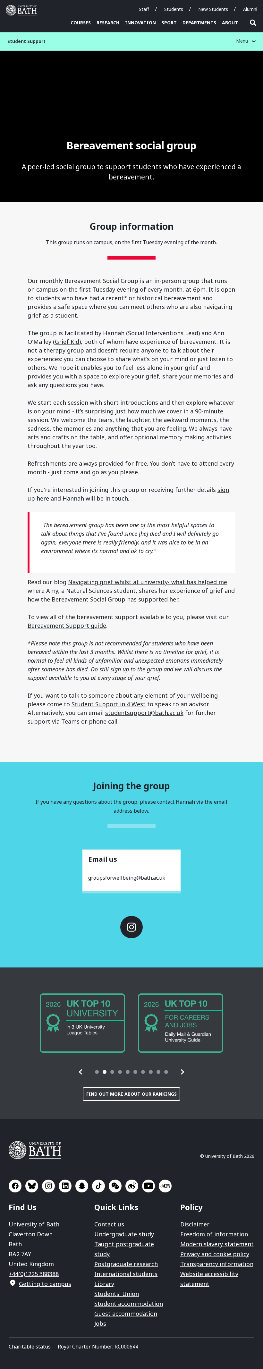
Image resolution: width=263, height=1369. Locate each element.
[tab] (97, 1072)
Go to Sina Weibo (131, 1186)
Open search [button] (253, 22)
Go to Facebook (15, 1186)
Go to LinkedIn (65, 1186)
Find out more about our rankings (131, 1094)
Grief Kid (67, 341)
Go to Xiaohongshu (165, 1186)
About (230, 23)
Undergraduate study (124, 1234)
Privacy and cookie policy (214, 1254)
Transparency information (216, 1264)
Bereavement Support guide (67, 625)
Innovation (140, 23)
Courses (81, 23)
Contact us (109, 1224)
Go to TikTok (98, 1186)
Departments (199, 23)
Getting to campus (45, 1284)
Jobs (100, 1323)
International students (125, 1274)
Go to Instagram (131, 927)
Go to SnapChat (81, 1186)
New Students (213, 9)
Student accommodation (128, 1303)
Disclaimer (194, 1224)
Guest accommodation (125, 1313)
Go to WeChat (115, 1186)
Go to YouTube (148, 1186)
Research (108, 23)
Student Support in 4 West (109, 704)
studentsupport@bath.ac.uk (144, 713)
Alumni (250, 9)
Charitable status (30, 1346)
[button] (80, 1072)
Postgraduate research (126, 1264)
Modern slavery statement (217, 1244)
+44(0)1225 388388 (34, 1274)
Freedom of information (214, 1234)
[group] (82, 1023)
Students (173, 9)
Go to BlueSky (31, 1186)
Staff (144, 9)
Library (104, 1284)
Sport (169, 23)
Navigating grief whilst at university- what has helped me (147, 582)
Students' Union (116, 1294)
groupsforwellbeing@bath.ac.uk (126, 877)
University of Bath (23, 10)
